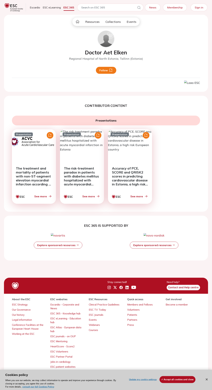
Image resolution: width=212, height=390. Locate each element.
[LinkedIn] (127, 287)
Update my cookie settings (143, 379)
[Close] (206, 379)
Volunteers (133, 309)
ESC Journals (96, 314)
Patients (132, 314)
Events (131, 22)
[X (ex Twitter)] (115, 287)
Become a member (177, 304)
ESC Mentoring (58, 341)
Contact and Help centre (183, 287)
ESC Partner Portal (61, 356)
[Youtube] (133, 287)
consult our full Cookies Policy (38, 386)
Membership (175, 7)
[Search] (139, 8)
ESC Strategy (20, 304)
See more (40, 196)
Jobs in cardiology (60, 361)
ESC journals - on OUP (63, 336)
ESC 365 (68, 7)
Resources (92, 22)
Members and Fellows (140, 304)
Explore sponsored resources (56, 245)
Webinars (94, 324)
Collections (113, 22)
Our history (18, 314)
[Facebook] (121, 287)
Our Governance (21, 309)
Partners (132, 319)
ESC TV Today (97, 309)
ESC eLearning (52, 7)
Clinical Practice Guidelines (104, 304)
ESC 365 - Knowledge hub (65, 313)
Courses (93, 330)
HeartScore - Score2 (62, 346)
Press (130, 324)
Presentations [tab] (106, 120)
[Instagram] (109, 287)
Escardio (35, 7)
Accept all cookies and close (179, 379)
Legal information (22, 319)
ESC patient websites (63, 366)
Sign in (199, 7)
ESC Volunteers (59, 351)
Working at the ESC (23, 333)
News (152, 7)
